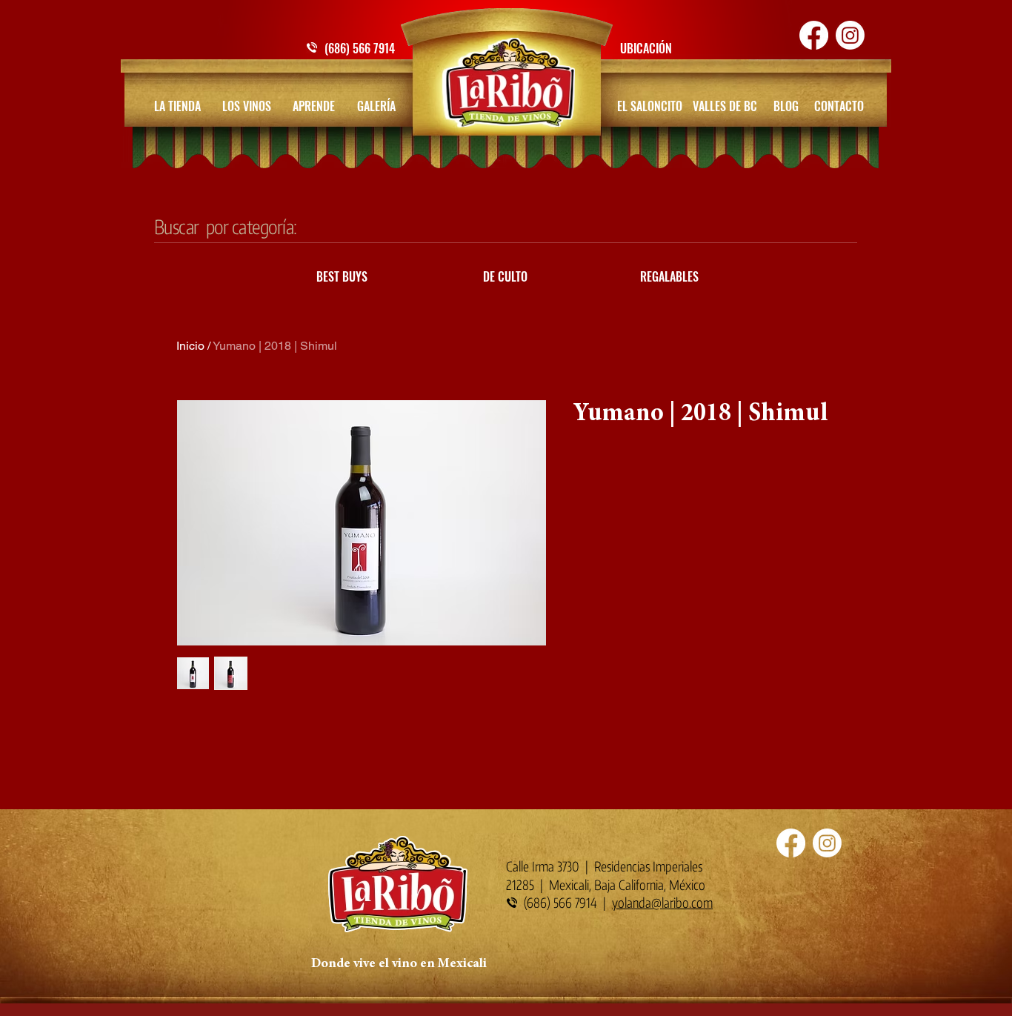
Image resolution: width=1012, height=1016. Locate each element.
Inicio (190, 346)
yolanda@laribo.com (662, 902)
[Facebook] (813, 35)
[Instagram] (850, 35)
